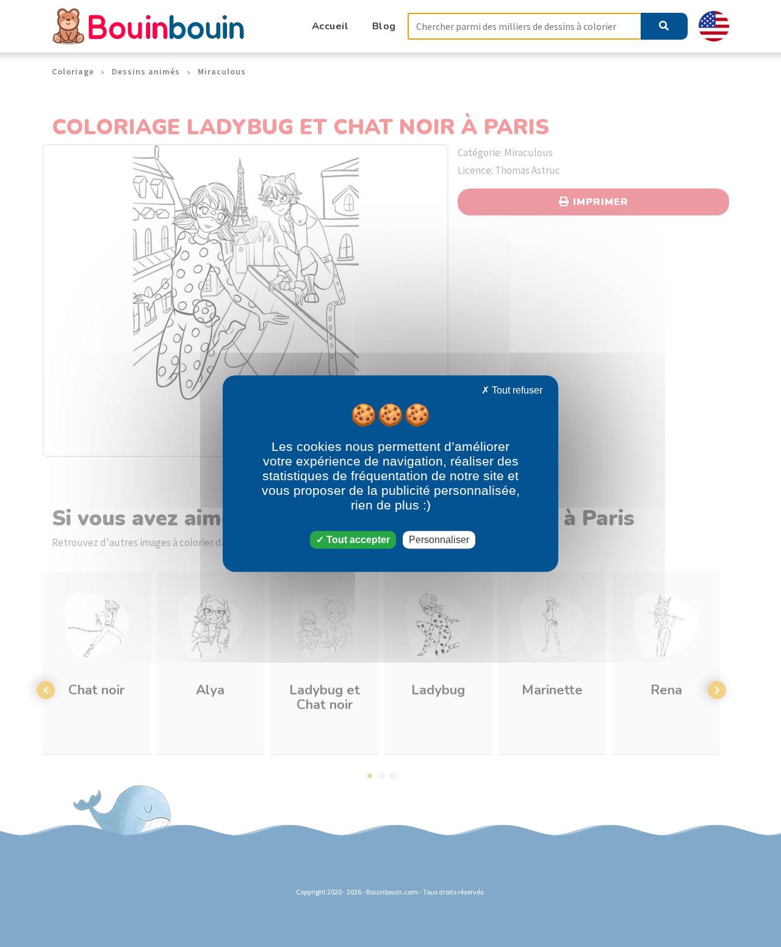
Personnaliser (439, 540)
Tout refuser (515, 390)
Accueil (330, 26)
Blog (384, 26)
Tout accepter (357, 540)
